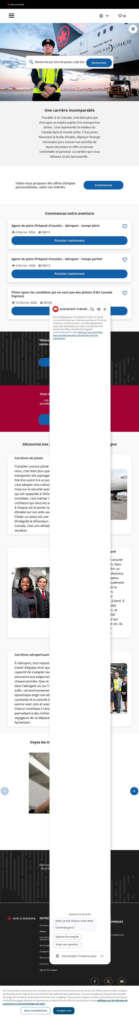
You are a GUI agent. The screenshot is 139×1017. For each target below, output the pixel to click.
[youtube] (122, 981)
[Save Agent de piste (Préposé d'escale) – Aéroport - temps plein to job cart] (124, 226)
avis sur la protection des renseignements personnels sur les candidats (78, 335)
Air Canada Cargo (48, 945)
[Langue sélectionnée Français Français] (104, 16)
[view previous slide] (5, 791)
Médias (43, 931)
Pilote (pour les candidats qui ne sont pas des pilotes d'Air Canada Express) (62, 294)
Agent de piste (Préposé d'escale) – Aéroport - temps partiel (57, 259)
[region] (80, 632)
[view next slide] (134, 791)
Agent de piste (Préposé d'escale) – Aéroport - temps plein (56, 226)
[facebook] (95, 981)
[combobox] (56, 62)
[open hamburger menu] (11, 16)
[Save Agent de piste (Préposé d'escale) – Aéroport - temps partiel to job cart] (124, 259)
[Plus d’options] (57, 956)
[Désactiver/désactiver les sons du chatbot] (98, 308)
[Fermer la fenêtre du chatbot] (105, 309)
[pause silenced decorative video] (133, 29)
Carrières (44, 963)
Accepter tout (64, 1010)
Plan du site (45, 957)
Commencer (103, 185)
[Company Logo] (15, 4)
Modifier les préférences (112, 934)
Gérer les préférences (35, 1010)
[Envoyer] (103, 956)
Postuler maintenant (69, 240)
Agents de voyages (48, 969)
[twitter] (108, 981)
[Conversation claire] (92, 309)
